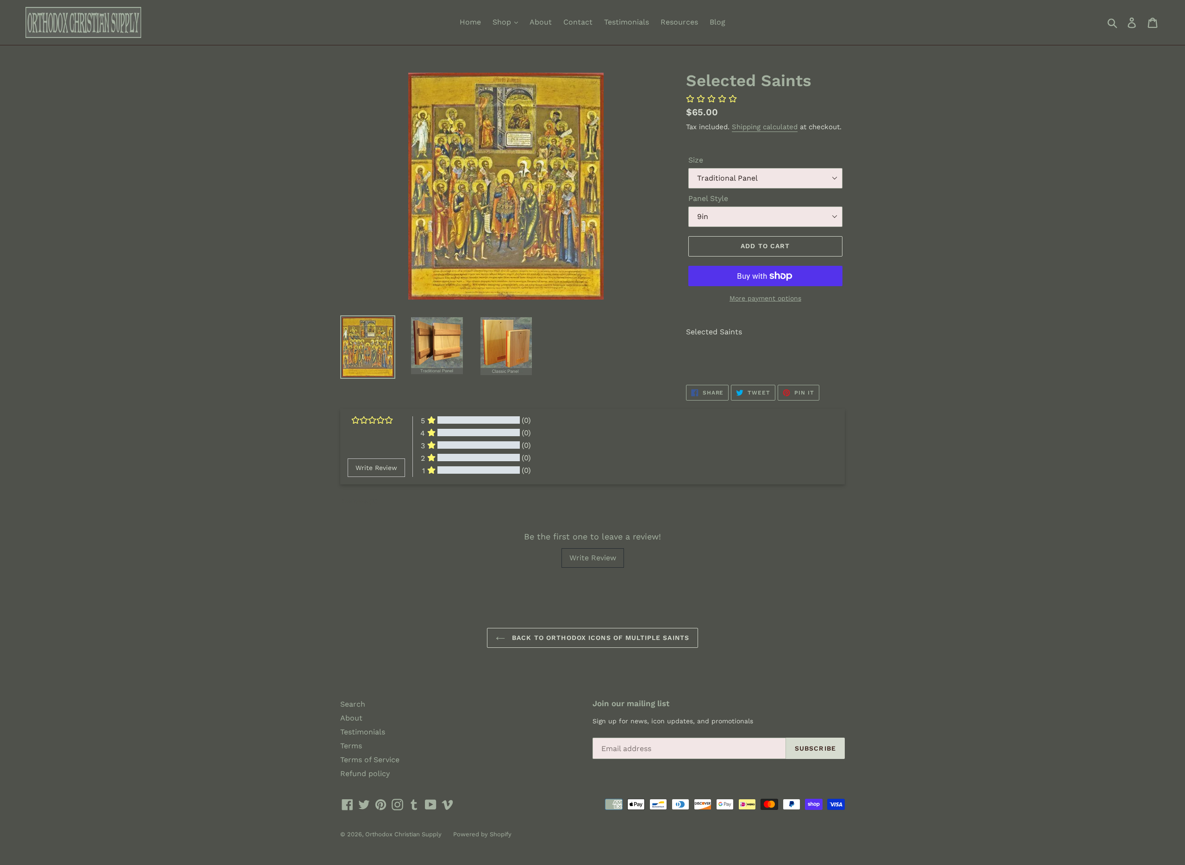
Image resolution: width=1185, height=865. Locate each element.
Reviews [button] (359, 501)
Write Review (592, 557)
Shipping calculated (765, 127)
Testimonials (626, 22)
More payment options (765, 298)
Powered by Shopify (482, 834)
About (541, 22)
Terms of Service (369, 759)
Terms (351, 745)
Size (695, 160)
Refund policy (365, 773)
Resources (679, 22)
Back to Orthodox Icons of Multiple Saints (599, 637)
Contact (577, 22)
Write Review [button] (376, 467)
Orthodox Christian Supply (403, 834)
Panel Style (708, 198)
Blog (717, 22)
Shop (503, 22)
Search (352, 704)
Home (470, 22)
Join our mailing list (630, 703)
